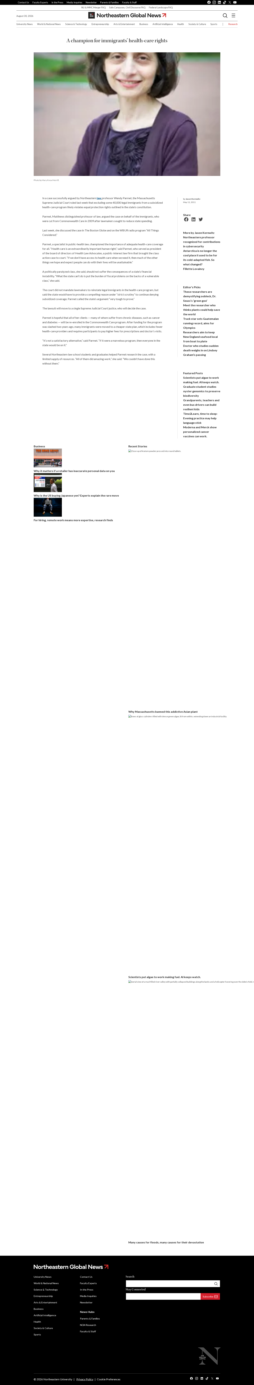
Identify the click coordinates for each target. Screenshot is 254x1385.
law (99, 198)
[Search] (216, 1283)
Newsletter (91, 2)
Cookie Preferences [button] (108, 1379)
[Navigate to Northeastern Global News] (127, 1266)
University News (24, 24)
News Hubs (87, 1311)
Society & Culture (197, 24)
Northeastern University (57, 1379)
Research (233, 24)
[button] (225, 15)
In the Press (57, 2)
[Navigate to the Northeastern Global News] (127, 15)
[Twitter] (200, 219)
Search (130, 1276)
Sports (213, 24)
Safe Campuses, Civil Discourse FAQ (127, 7)
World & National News (49, 24)
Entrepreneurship (100, 24)
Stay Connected (136, 1289)
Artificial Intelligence (163, 24)
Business (143, 24)
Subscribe (208, 1296)
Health (180, 24)
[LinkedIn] (193, 219)
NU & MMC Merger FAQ (93, 7)
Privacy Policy (84, 1379)
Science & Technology (76, 24)
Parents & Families (109, 2)
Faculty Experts (40, 2)
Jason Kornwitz (193, 199)
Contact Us (23, 2)
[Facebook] (185, 219)
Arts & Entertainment (124, 24)
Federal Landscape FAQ (161, 7)
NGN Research (88, 1324)
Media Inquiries (74, 2)
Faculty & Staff (129, 2)
